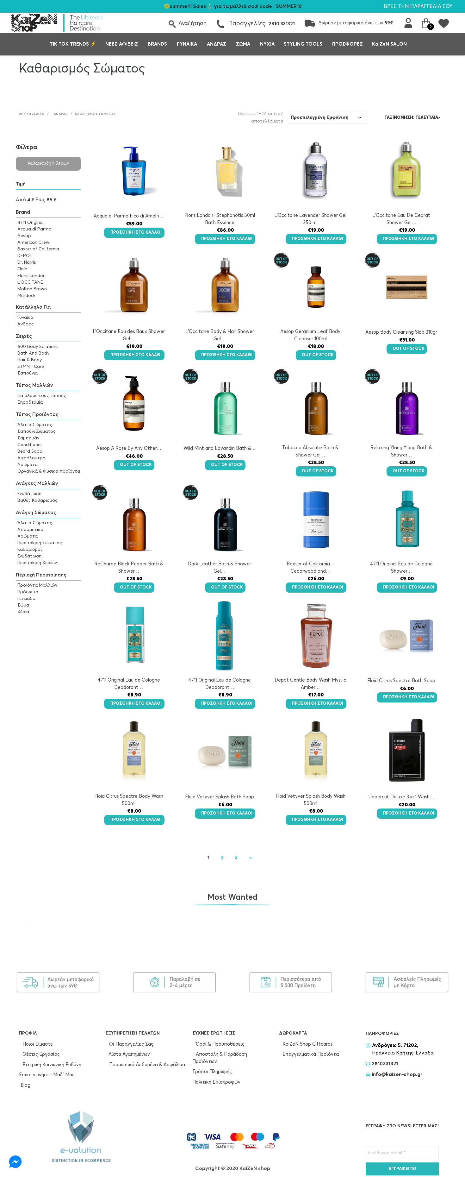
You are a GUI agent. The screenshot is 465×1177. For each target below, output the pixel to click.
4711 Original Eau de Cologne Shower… (401, 568)
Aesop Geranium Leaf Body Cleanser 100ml (310, 335)
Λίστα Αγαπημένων (128, 1054)
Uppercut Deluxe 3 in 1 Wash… (401, 797)
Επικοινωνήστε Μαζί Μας (47, 1075)
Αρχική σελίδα (31, 114)
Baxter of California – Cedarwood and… (310, 568)
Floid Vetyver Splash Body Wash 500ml (310, 800)
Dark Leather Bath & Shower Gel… (219, 568)
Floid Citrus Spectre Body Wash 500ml (128, 800)
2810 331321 (282, 24)
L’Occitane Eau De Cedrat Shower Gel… (401, 219)
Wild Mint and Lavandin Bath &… (219, 448)
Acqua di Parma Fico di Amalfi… (129, 216)
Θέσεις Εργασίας (40, 1054)
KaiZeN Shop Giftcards (306, 1044)
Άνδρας (60, 114)
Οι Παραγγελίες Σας (130, 1044)
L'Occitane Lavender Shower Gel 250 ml (310, 219)
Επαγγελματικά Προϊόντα (310, 1054)
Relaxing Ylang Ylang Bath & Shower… (401, 451)
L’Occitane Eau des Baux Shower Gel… (129, 335)
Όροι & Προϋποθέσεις (220, 1044)
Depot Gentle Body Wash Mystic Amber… (310, 684)
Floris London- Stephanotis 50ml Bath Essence (219, 219)
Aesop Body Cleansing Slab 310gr (401, 332)
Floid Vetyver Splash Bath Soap (219, 797)
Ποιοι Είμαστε (37, 1044)
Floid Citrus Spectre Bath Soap (401, 680)
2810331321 (384, 1063)
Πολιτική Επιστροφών (216, 1082)
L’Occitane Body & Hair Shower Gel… (219, 335)
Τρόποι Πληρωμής (212, 1071)
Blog (25, 1085)
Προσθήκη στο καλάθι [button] (136, 232)
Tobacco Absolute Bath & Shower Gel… (310, 451)
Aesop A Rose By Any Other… (128, 448)
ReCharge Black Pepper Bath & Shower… (128, 568)
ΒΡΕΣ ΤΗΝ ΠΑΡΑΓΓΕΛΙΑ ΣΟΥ (418, 6)
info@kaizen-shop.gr (397, 1074)
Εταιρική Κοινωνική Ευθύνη (51, 1064)
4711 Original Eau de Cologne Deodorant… (128, 684)
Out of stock (318, 355)
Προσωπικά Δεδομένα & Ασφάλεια (146, 1064)
